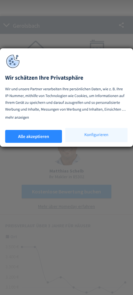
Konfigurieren (96, 134)
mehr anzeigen (17, 117)
